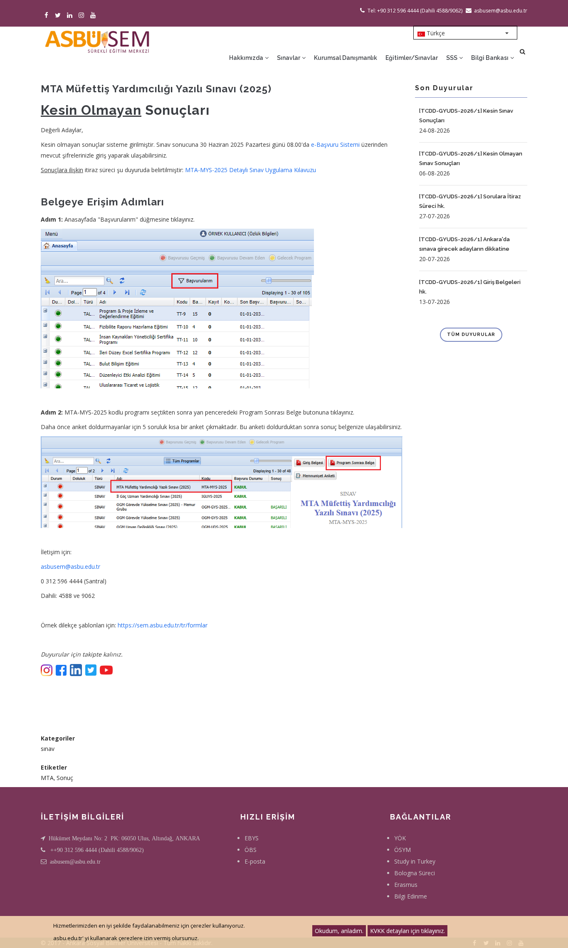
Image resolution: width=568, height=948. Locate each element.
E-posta (254, 861)
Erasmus (405, 885)
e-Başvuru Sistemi (335, 144)
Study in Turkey (414, 861)
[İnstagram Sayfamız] (82, 15)
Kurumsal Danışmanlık (345, 57)
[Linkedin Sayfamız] (71, 15)
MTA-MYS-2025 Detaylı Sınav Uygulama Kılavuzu (250, 170)
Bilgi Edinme (410, 896)
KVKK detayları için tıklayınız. (407, 931)
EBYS (251, 838)
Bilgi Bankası (490, 57)
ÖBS (250, 850)
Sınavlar (289, 57)
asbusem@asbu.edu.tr (70, 566)
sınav (47, 749)
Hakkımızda (246, 57)
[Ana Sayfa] (97, 40)
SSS (452, 57)
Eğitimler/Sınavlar (411, 57)
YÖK (400, 838)
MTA (47, 778)
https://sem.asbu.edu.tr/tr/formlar (162, 625)
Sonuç (65, 778)
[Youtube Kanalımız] (94, 15)
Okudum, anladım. (339, 931)
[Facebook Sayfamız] (47, 15)
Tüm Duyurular (471, 334)
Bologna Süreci (414, 873)
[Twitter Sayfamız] (59, 15)
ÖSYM (402, 850)
